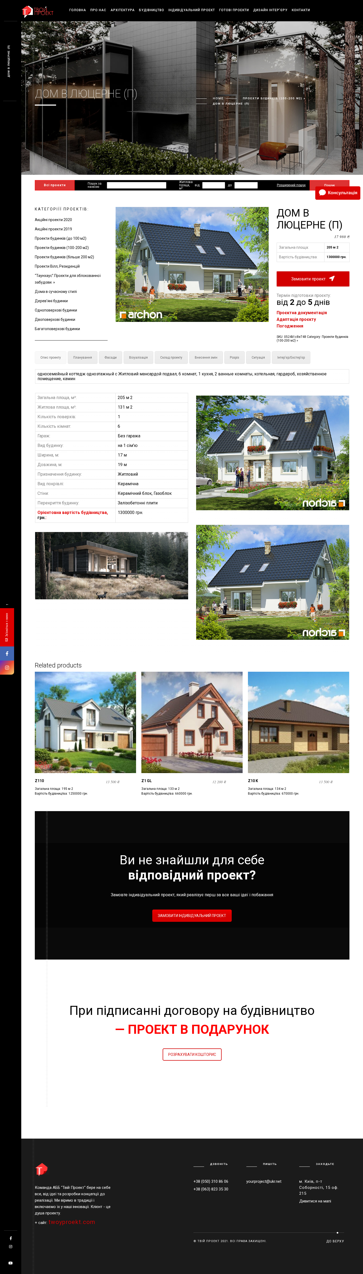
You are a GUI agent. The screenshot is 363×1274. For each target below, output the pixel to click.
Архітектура (123, 10)
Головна (77, 10)
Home (218, 98)
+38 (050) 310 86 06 (210, 1181)
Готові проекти (234, 10)
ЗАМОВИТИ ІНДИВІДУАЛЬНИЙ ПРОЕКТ (192, 916)
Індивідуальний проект (191, 10)
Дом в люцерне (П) (8, 61)
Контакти (301, 10)
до (230, 185)
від (197, 185)
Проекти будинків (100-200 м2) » (274, 98)
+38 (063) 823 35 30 (210, 1189)
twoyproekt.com (71, 1222)
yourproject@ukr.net (263, 1181)
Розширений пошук (291, 185)
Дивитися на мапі (315, 1201)
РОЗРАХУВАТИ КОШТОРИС (192, 1054)
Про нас (98, 10)
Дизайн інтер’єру (270, 10)
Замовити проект (309, 278)
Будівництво (151, 10)
